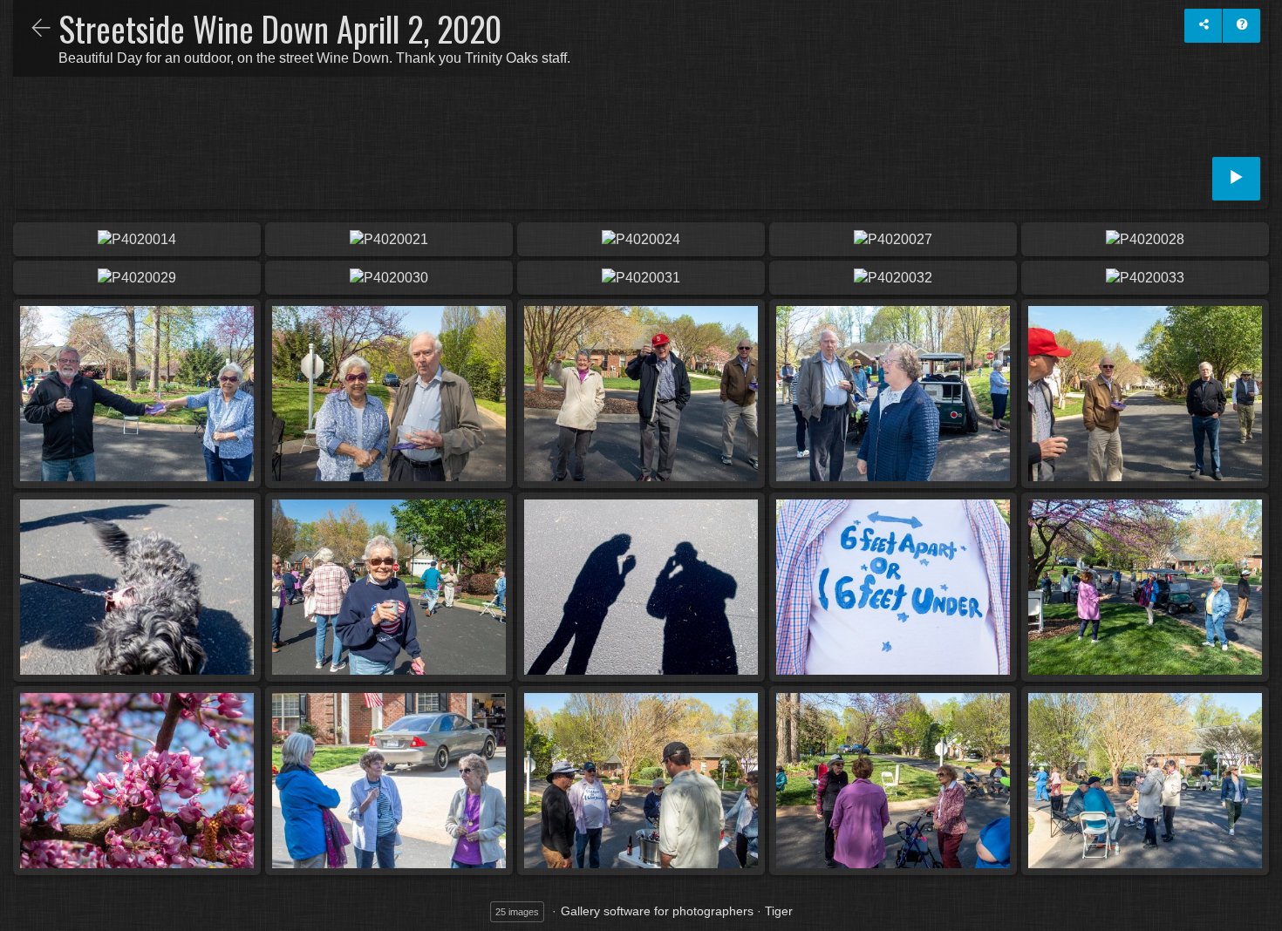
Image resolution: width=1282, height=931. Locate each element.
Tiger (779, 911)
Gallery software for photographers (657, 911)
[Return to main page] (41, 29)
